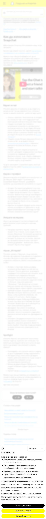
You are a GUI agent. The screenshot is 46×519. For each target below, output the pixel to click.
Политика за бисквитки (10, 500)
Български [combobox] (32, 448)
